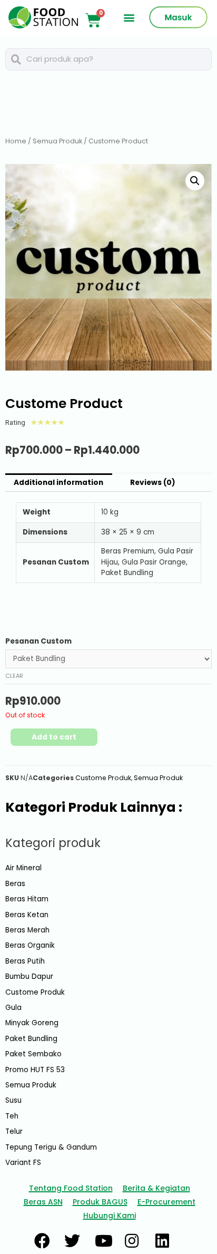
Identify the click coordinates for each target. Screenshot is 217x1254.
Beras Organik (30, 945)
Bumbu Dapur (29, 976)
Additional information (58, 483)
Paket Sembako (33, 1054)
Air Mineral (23, 868)
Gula (13, 1008)
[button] (129, 17)
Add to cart (54, 737)
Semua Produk (57, 141)
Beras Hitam (26, 899)
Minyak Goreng (31, 1023)
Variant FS (23, 1163)
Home (15, 141)
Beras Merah (27, 930)
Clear (14, 676)
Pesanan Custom (38, 641)
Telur (14, 1131)
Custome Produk (103, 777)
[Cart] (93, 20)
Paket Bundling (31, 1039)
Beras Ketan (26, 915)
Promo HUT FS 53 (35, 1070)
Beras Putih (25, 961)
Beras (15, 884)
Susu (13, 1100)
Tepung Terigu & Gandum (51, 1147)
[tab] (58, 482)
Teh (11, 1116)
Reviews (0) (152, 483)
